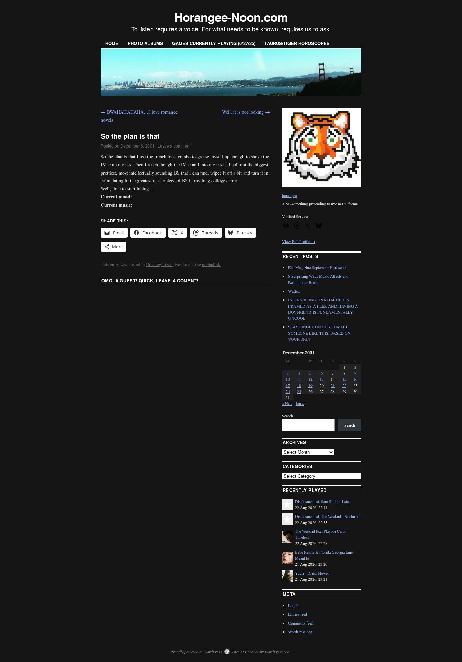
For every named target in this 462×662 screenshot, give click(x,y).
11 (299, 379)
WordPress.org (300, 631)
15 (344, 379)
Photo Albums (145, 43)
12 (310, 379)
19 (310, 385)
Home (111, 43)
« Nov (287, 403)
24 (288, 391)
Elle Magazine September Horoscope (317, 267)
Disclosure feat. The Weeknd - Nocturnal (327, 516)
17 (288, 385)
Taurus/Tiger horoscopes (297, 43)
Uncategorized (159, 264)
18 (299, 385)
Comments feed (300, 623)
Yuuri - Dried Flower (312, 573)
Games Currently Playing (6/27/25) (213, 43)
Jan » (300, 403)
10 (288, 379)
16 (355, 379)
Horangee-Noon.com (231, 16)
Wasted (294, 291)
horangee (289, 195)
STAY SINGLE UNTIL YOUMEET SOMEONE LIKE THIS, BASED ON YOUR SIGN (319, 333)
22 (344, 385)
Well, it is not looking (246, 112)
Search (287, 415)
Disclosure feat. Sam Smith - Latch (323, 501)
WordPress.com (278, 651)
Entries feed (297, 614)
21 (333, 385)
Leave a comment (174, 146)
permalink (211, 264)
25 (299, 391)
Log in (293, 605)
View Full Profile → (298, 241)
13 (322, 379)
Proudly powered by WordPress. (196, 651)
